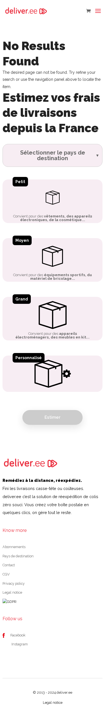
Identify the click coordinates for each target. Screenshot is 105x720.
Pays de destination (18, 556)
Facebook (17, 635)
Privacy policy (14, 583)
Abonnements (14, 547)
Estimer (52, 417)
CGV (6, 574)
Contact (9, 565)
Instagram (19, 644)
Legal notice (12, 592)
